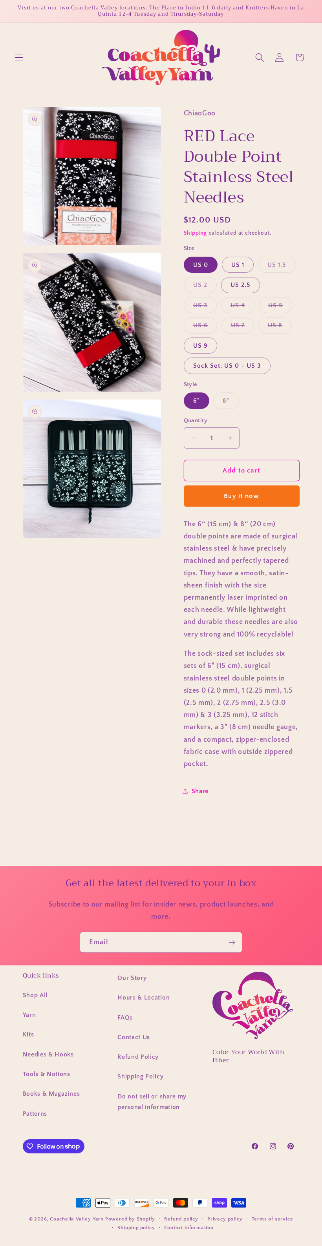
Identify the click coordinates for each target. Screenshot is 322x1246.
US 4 (243, 307)
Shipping (195, 233)
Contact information (189, 1227)
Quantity (196, 420)
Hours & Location (143, 997)
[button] (19, 57)
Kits (28, 1034)
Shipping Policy (140, 1076)
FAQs (125, 1017)
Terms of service (272, 1219)
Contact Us (133, 1037)
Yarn (29, 1014)
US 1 (238, 264)
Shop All (35, 995)
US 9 (200, 345)
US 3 (205, 307)
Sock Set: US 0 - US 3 (227, 365)
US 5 (280, 307)
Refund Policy (138, 1056)
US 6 (205, 327)
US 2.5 (241, 284)
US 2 (205, 287)
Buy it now (241, 496)
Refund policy (181, 1219)
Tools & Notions (46, 1074)
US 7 (242, 327)
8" (231, 403)
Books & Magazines (51, 1093)
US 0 (201, 264)
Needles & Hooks (48, 1054)
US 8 (280, 327)
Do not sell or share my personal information (152, 1102)
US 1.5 (281, 267)
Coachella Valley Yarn (77, 1219)
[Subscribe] (232, 942)
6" (196, 400)
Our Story (131, 977)
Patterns (35, 1113)
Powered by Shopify (130, 1219)
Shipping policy (136, 1227)
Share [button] (200, 791)
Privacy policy (224, 1219)
